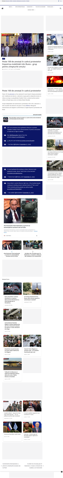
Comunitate (29, 6)
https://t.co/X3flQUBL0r (18, 137)
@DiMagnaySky (14, 135)
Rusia (4, 58)
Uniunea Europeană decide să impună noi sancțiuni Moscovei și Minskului (55, 48)
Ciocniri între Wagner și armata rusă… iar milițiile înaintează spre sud (55, 69)
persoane (11, 94)
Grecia (10, 6)
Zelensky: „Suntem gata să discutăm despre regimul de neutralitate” (31, 436)
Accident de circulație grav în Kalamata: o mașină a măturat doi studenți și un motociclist (33, 465)
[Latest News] (2, 8)
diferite (28, 105)
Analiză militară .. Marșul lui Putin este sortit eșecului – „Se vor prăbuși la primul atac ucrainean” (12, 414)
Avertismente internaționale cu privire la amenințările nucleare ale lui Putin (11, 465)
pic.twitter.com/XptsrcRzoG (14, 189)
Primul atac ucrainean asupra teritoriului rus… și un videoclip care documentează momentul (55, 90)
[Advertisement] (22, 24)
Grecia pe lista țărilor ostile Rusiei (12, 434)
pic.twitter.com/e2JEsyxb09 (27, 140)
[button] (12, 7)
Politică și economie (40, 6)
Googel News (31, 9)
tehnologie (50, 6)
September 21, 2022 (25, 144)
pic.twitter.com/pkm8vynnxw (14, 173)
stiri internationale (20, 6)
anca (13, 69)
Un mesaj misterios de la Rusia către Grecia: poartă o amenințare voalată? (55, 153)
